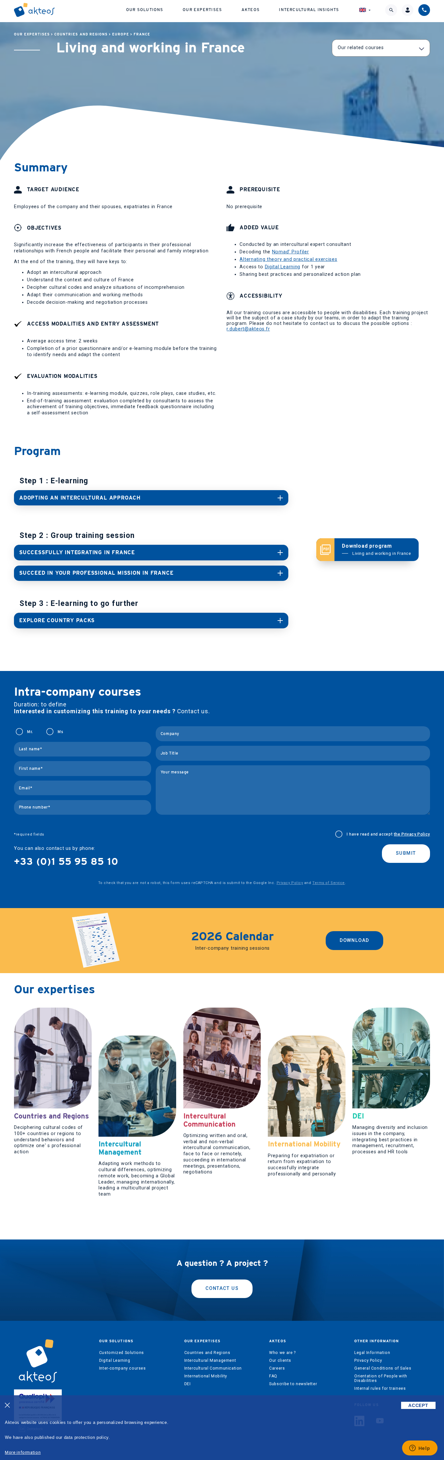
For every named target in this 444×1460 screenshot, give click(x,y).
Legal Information (372, 1352)
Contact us (222, 1288)
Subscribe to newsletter (293, 1384)
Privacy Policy (290, 883)
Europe (120, 34)
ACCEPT (418, 1405)
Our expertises (202, 9)
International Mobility (205, 1376)
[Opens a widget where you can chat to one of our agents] (419, 1448)
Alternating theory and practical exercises (288, 259)
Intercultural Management (210, 1360)
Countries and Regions (81, 34)
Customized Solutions (121, 1352)
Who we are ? (282, 1352)
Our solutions (144, 9)
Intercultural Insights (309, 9)
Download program (376, 549)
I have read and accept (388, 834)
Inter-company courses (122, 1368)
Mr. (30, 732)
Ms (60, 732)
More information (23, 1452)
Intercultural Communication (213, 1368)
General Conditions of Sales (382, 1368)
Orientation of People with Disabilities (380, 1378)
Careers (277, 1368)
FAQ (273, 1376)
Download (354, 940)
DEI (187, 1384)
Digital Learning (283, 267)
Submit (406, 853)
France (142, 34)
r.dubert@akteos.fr (248, 329)
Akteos (251, 9)
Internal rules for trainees (380, 1388)
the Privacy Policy (412, 834)
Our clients (280, 1360)
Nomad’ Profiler (290, 252)
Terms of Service (328, 883)
